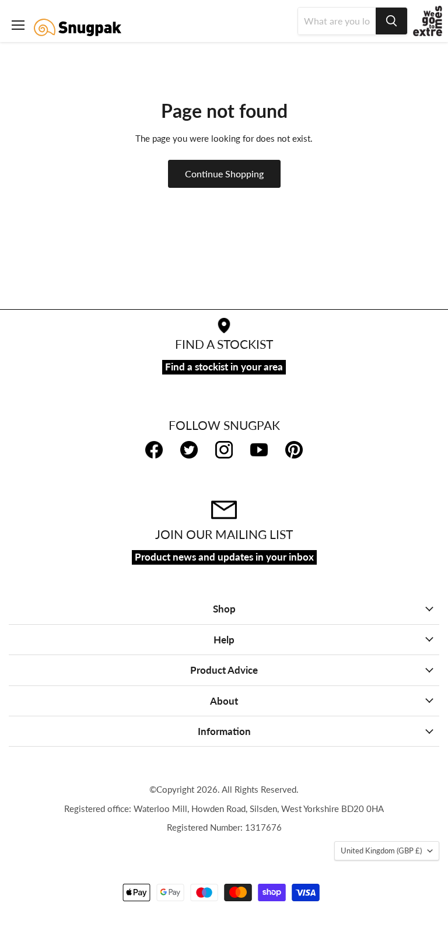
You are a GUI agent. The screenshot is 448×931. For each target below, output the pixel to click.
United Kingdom (381, 850)
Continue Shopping (224, 173)
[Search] (391, 21)
